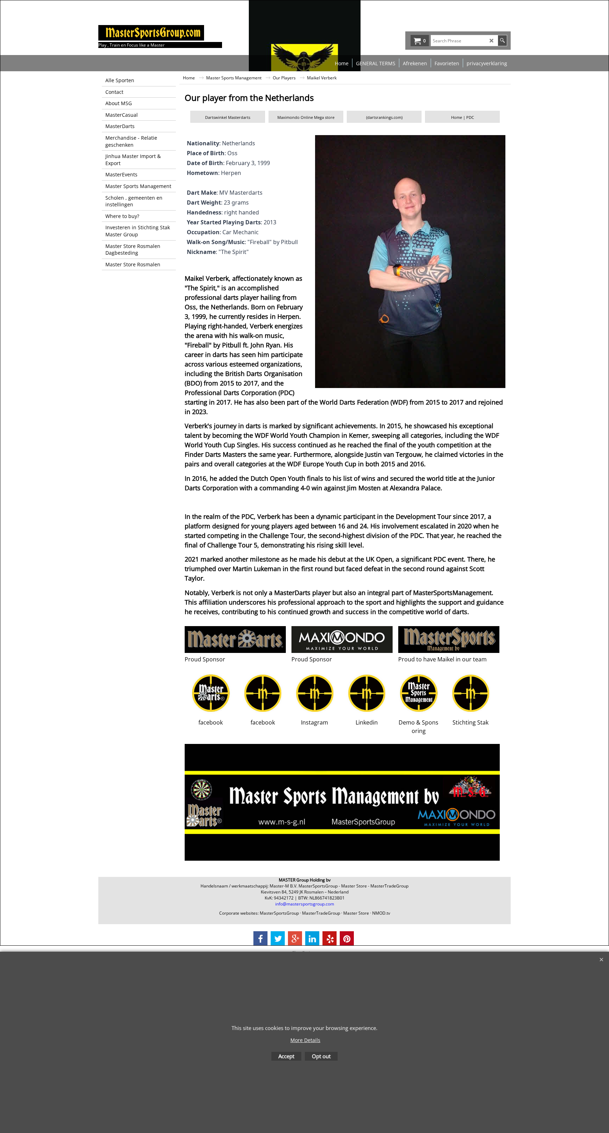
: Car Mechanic (223, 232)
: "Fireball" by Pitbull (242, 242)
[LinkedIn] (312, 938)
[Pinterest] (347, 938)
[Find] (502, 40)
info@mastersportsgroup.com (304, 904)
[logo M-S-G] (151, 33)
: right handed (223, 212)
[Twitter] (278, 938)
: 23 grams (218, 202)
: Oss (212, 153)
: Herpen (214, 173)
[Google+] (295, 938)
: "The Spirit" (218, 252)
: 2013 (231, 222)
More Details (305, 1040)
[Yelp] (329, 938)
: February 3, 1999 (228, 163)
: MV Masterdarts (225, 192)
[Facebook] (260, 938)
